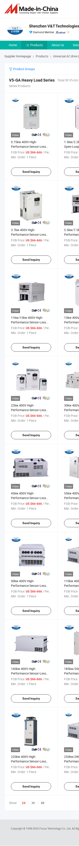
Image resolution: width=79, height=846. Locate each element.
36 (33, 803)
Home (13, 45)
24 (23, 803)
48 (42, 803)
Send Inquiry (31, 171)
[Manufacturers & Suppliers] (32, 9)
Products (36, 45)
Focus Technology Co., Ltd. (56, 828)
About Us (58, 45)
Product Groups (24, 69)
